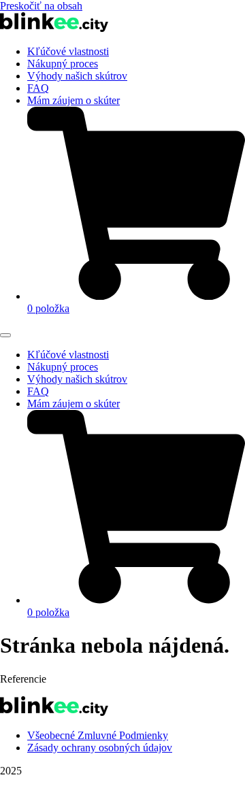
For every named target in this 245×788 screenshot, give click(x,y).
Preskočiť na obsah (41, 6)
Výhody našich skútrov (77, 76)
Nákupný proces (62, 63)
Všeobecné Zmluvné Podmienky (97, 735)
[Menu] (5, 335)
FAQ (38, 88)
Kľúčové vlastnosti (68, 51)
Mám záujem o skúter (73, 100)
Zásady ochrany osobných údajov (99, 747)
